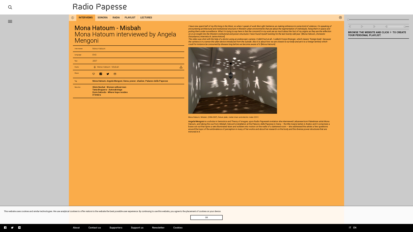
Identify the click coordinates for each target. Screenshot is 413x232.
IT (350, 227)
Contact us (94, 227)
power (133, 81)
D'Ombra (96, 95)
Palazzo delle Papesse (156, 81)
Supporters (116, 227)
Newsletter (158, 227)
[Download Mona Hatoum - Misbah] (181, 67)
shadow (140, 81)
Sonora (103, 17)
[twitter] (108, 74)
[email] (115, 74)
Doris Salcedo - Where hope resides (110, 92)
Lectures (146, 17)
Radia (116, 17)
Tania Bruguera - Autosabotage (107, 89)
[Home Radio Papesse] (206, 7)
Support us (137, 227)
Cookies (177, 227)
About (76, 227)
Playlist (130, 17)
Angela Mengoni (114, 81)
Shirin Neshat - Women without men (109, 87)
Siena (126, 81)
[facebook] (101, 74)
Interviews (86, 17)
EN (354, 227)
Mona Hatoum (99, 81)
